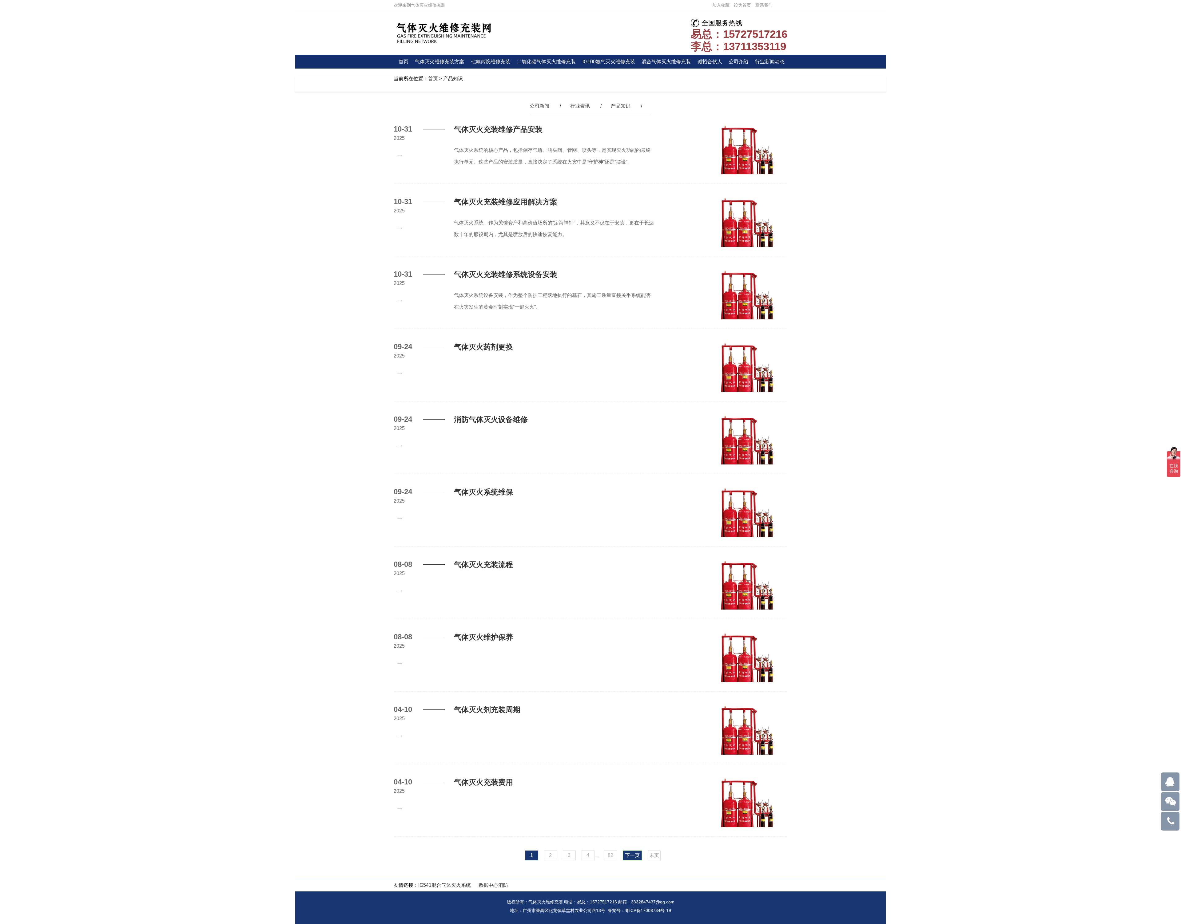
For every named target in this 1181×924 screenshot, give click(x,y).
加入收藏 (721, 5)
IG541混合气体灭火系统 (444, 885)
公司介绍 (738, 61)
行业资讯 (580, 106)
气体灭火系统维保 (483, 492)
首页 (403, 61)
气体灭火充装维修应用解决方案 (505, 202)
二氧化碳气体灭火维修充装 (546, 61)
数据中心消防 (493, 885)
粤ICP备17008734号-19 (648, 910)
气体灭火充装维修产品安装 (498, 129)
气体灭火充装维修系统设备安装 (505, 274)
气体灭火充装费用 (483, 782)
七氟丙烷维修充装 (490, 61)
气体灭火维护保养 (483, 637)
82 (610, 855)
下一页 (632, 855)
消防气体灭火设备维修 (491, 419)
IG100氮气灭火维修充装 (609, 61)
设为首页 (742, 5)
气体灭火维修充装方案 (439, 61)
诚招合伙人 (710, 61)
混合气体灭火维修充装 (666, 61)
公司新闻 (539, 106)
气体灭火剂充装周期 (487, 709)
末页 (654, 855)
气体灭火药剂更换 (483, 347)
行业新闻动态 (770, 61)
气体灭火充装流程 (483, 564)
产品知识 (453, 78)
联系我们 (764, 5)
